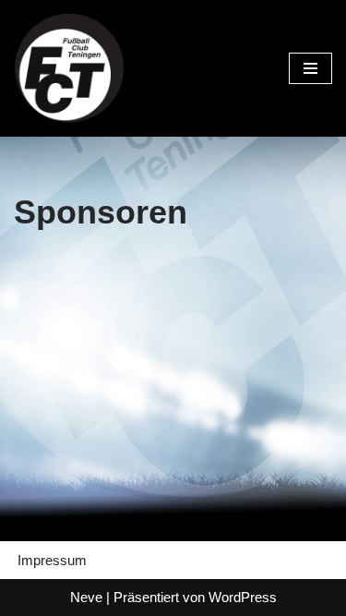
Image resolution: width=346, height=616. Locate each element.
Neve (86, 597)
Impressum (52, 560)
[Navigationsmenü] (310, 68)
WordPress (243, 597)
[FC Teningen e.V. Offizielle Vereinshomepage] (69, 68)
